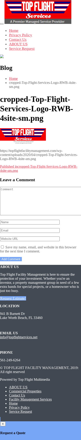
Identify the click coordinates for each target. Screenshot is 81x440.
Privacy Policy (20, 35)
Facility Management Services (30, 399)
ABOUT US (18, 44)
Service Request (22, 48)
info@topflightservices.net (18, 337)
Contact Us (18, 39)
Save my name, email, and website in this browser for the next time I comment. (38, 249)
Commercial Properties (25, 391)
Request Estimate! (13, 298)
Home (13, 30)
